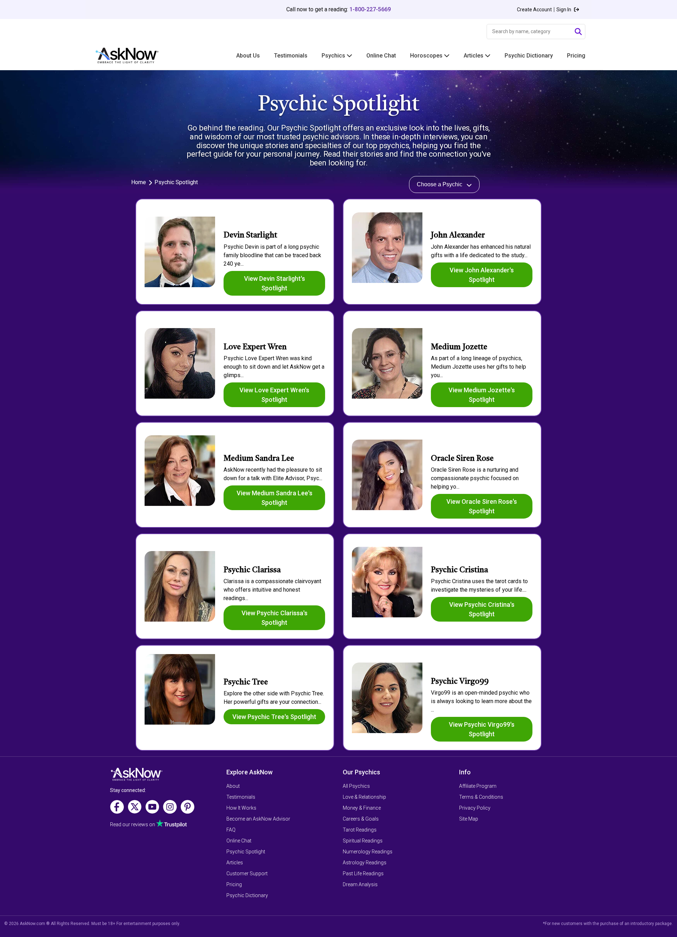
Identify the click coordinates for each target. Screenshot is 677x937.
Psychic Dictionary (529, 55)
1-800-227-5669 (370, 9)
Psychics (334, 55)
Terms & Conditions (481, 797)
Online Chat (381, 55)
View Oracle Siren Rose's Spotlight (481, 506)
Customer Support (247, 873)
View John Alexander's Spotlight (482, 274)
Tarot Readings (360, 830)
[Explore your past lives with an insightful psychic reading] (136, 777)
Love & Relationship (364, 797)
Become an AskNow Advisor (258, 819)
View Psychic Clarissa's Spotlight (274, 617)
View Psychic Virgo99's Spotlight (481, 729)
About (233, 786)
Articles (474, 55)
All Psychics (356, 786)
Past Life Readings (363, 873)
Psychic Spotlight (245, 851)
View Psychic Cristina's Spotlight (481, 609)
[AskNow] (120, 56)
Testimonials (290, 55)
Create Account (534, 9)
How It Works (241, 808)
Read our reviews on (133, 824)
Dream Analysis (360, 884)
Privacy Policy (474, 808)
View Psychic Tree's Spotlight (274, 716)
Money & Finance (362, 808)
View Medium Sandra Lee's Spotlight (274, 497)
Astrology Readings (364, 862)
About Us (248, 55)
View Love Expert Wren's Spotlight (274, 394)
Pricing (576, 55)
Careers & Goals (361, 819)
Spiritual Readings (363, 841)
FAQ (231, 830)
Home (138, 182)
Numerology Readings (367, 851)
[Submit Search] (578, 31)
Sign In (564, 9)
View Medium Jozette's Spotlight (482, 394)
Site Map (468, 819)
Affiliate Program (477, 786)
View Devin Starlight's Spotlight (274, 283)
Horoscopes (427, 55)
